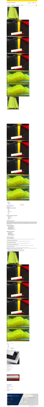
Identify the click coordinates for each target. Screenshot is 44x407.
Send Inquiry (8, 201)
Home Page (8, 5)
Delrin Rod (9, 203)
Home (8, 202)
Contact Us (22, 5)
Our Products (17, 5)
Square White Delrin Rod (9, 384)
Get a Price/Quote (8, 206)
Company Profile (13, 5)
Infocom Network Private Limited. (34, 406)
